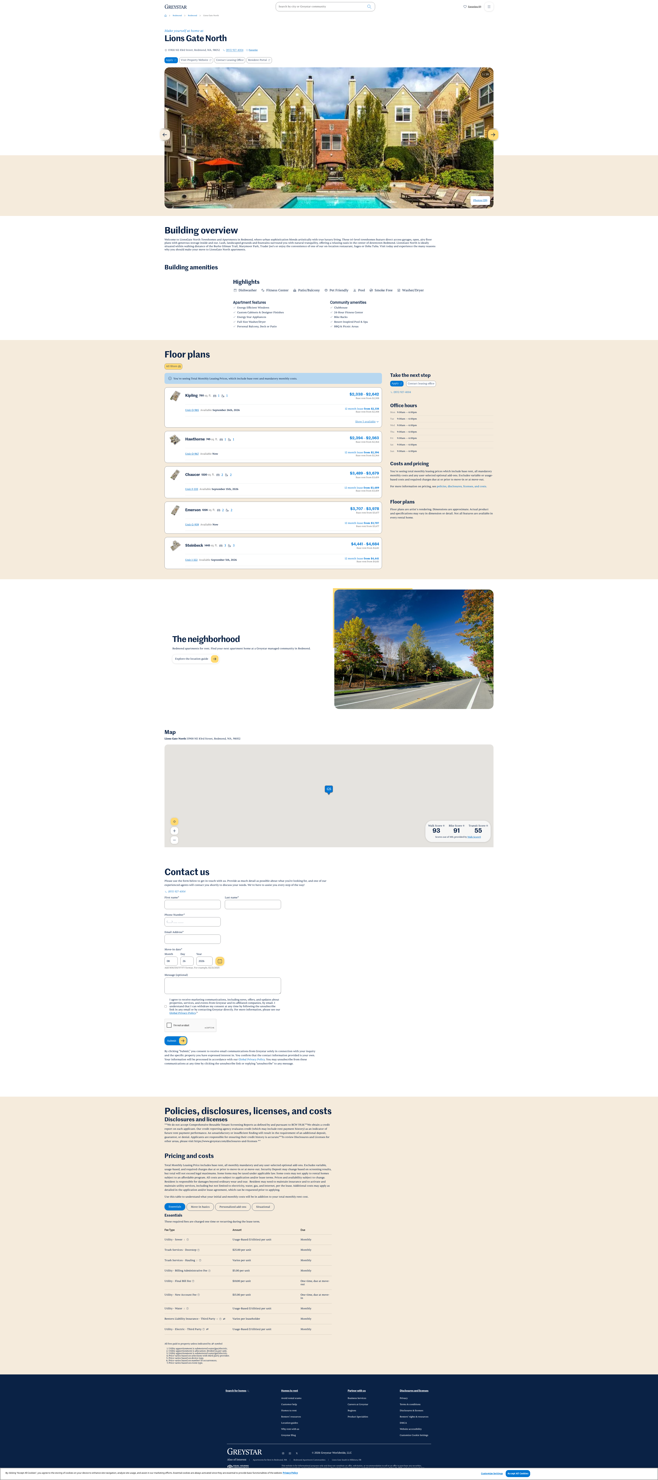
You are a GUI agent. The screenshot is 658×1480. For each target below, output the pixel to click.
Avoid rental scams (291, 1398)
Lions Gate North (211, 15)
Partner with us (357, 1391)
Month (168, 954)
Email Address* (174, 932)
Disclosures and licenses (414, 1391)
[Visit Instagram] (283, 1453)
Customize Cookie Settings (414, 1435)
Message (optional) (176, 975)
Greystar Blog (288, 1435)
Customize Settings (492, 1473)
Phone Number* (174, 915)
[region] (329, 1474)
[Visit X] (296, 1453)
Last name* (232, 897)
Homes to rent (289, 1391)
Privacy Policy (290, 1472)
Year (199, 954)
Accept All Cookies (518, 1473)
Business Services (357, 1398)
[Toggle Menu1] (489, 6)
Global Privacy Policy (182, 1013)
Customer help (289, 1404)
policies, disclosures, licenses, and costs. (462, 486)
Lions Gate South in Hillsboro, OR (346, 1460)
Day (182, 954)
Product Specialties (358, 1416)
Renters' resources (291, 1416)
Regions (352, 1410)
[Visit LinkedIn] (290, 1453)
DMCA (403, 1423)
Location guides (289, 1423)
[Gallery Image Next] (493, 135)
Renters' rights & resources (414, 1416)
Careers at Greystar (358, 1404)
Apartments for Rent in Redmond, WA (270, 1460)
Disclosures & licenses (411, 1410)
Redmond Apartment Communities (309, 1460)
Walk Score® (474, 837)
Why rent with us (290, 1429)
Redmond (177, 15)
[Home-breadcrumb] (165, 16)
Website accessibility (411, 1429)
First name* (171, 897)
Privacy (404, 1398)
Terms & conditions (410, 1404)
